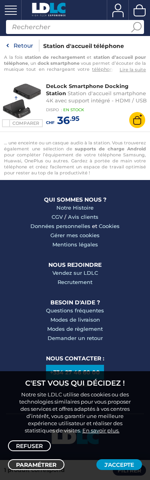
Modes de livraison (75, 319)
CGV (57, 217)
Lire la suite (133, 69)
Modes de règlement (75, 329)
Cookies (109, 226)
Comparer (25, 123)
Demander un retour (75, 338)
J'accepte (119, 464)
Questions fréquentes (75, 310)
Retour (23, 45)
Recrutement (75, 282)
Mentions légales (75, 244)
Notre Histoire (75, 207)
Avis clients (83, 217)
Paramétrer (36, 464)
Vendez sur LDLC (75, 273)
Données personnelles (60, 226)
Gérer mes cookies (75, 235)
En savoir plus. (101, 430)
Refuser (29, 446)
